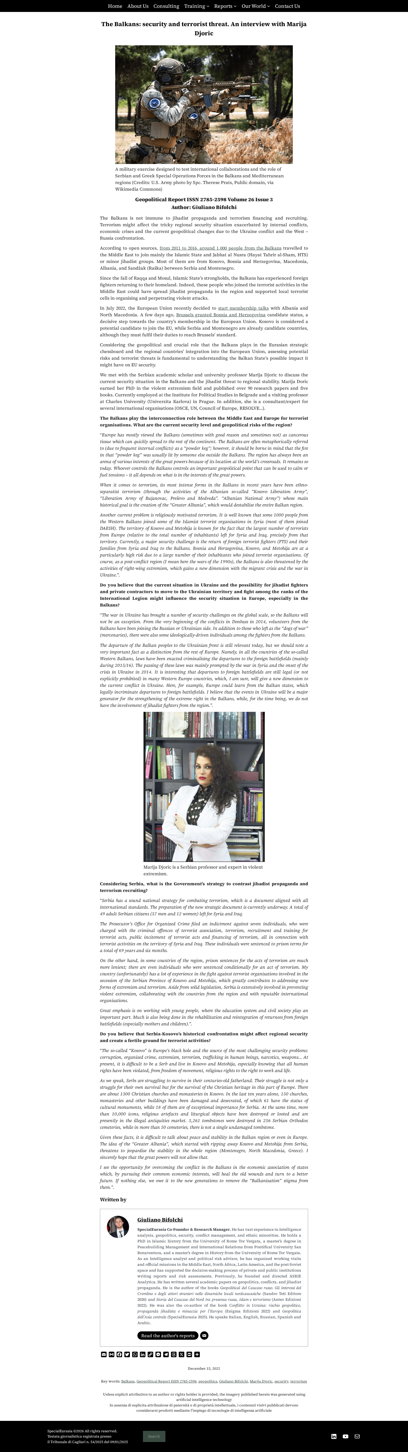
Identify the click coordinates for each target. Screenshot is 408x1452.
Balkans (128, 1381)
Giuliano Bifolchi (160, 1219)
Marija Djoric (261, 1381)
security (281, 1381)
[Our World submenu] (268, 6)
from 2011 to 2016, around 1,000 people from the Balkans (220, 248)
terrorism (298, 1381)
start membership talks (243, 308)
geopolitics (207, 1381)
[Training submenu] (208, 6)
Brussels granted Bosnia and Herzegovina (221, 315)
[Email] (204, 1335)
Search (154, 1436)
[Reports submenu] (235, 6)
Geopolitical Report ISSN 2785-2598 (167, 1381)
